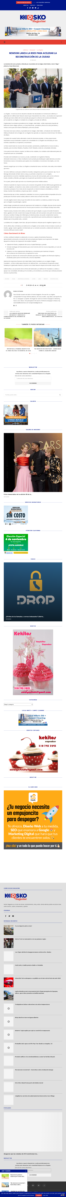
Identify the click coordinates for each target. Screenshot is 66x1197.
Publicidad (40, 5)
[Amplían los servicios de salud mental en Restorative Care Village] (18, 337)
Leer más (45, 1195)
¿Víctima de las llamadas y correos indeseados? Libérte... (25, 617)
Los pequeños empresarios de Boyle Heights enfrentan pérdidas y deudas (47, 350)
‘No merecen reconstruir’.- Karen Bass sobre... (18, 1184)
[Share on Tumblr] (33, 285)
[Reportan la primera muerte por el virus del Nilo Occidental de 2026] (5, 1176)
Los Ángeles (40, 50)
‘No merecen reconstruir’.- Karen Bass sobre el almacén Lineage (34, 1070)
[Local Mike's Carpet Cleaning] (33, 714)
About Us (25, 5)
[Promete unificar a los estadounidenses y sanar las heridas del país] (8, 1061)
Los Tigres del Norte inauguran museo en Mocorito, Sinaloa (33, 952)
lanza (39, 278)
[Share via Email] (44, 285)
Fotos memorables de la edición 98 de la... (18, 494)
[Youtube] (32, 8)
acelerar (7, 278)
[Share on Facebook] (26, 285)
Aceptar (39, 1195)
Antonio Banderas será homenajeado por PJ (49, 2)
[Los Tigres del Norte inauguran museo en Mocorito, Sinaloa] (8, 956)
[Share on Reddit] (35, 285)
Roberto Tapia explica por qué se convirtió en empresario (32, 1031)
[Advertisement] (33, 867)
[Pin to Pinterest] (30, 285)
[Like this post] (23, 285)
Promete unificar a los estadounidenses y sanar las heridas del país (35, 1057)
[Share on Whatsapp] (39, 285)
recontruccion (54, 278)
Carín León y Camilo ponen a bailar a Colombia (29, 965)
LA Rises (33, 278)
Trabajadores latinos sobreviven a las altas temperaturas (32, 1004)
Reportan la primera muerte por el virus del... (17, 1175)
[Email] (35, 8)
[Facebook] (27, 8)
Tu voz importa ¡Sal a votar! (23, 926)
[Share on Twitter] (28, 285)
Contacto (32, 5)
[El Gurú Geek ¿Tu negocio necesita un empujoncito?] (33, 791)
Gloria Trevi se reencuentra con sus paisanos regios (30, 939)
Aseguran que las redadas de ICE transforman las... (21, 1154)
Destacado (32, 50)
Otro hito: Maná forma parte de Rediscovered (29, 1083)
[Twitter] (30, 8)
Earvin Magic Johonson (23, 278)
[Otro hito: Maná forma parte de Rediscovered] (8, 1087)
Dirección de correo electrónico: (23, 376)
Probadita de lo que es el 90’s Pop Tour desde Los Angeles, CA (33, 1044)
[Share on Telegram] (41, 285)
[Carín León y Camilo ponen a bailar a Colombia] (8, 969)
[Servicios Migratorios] (16, 506)
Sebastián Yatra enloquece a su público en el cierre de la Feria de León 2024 (38, 978)
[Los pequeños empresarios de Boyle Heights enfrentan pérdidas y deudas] (47, 337)
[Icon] (8, 930)
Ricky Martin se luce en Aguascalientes (26, 1017)
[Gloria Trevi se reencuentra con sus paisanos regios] (8, 943)
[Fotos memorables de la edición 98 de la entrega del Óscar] (33, 462)
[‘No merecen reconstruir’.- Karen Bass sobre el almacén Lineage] (8, 1074)
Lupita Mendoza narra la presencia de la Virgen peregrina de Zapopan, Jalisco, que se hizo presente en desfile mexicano (36, 992)
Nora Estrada (18, 291)
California (25, 50)
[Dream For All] (16, 405)
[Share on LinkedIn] (31, 285)
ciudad (13, 278)
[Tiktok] (38, 8)
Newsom (46, 278)
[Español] (64, 1195)
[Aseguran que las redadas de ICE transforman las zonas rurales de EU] (33, 1132)
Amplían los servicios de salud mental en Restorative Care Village (18, 350)
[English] (62, 1195)
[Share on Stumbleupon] (37, 285)
